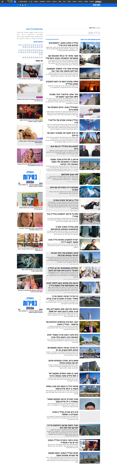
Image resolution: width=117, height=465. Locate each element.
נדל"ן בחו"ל (36, 32)
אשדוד (33, 38)
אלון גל (32, 36)
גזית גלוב (22, 38)
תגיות (98, 28)
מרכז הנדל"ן (20, 32)
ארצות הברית (39, 38)
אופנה (36, 1)
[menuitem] (91, 2)
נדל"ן (41, 32)
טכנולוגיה (42, 1)
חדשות (92, 1)
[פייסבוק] (18, 5)
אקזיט (22, 36)
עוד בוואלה (39, 61)
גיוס (18, 38)
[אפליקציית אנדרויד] (25, 5)
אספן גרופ (27, 36)
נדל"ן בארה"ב (30, 34)
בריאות (54, 1)
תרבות (74, 1)
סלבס (69, 1)
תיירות (48, 1)
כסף (64, 1)
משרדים (26, 32)
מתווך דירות (39, 34)
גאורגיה (27, 38)
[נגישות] (2, 2)
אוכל (59, 1)
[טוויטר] (20, 5)
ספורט (86, 1)
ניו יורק (23, 34)
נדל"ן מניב (92, 28)
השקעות (31, 32)
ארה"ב (18, 36)
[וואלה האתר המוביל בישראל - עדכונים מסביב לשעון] (98, 2)
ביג (30, 38)
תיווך (18, 34)
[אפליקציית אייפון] (23, 5)
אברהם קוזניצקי (39, 36)
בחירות (80, 1)
